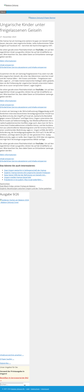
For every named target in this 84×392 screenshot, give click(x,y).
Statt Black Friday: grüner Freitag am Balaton (17, 186)
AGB (27, 389)
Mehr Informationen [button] (8, 61)
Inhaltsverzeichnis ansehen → (12, 355)
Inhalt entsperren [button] (7, 65)
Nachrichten (5, 184)
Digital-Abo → (5, 363)
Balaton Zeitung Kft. (18, 389)
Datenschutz (35, 389)
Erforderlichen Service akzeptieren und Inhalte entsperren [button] (23, 67)
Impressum (45, 389)
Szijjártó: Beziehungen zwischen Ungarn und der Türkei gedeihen (26, 188)
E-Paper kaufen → (7, 359)
